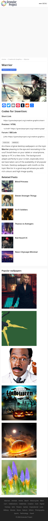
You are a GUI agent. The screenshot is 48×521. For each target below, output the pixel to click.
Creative (30, 504)
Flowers (19, 507)
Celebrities (22, 504)
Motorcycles (34, 501)
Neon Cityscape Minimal (26, 252)
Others (31, 510)
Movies (12, 510)
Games (25, 507)
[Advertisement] (24, 32)
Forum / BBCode (9, 132)
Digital (42, 504)
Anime (21, 501)
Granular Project (26, 517)
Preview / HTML (9, 124)
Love (41, 507)
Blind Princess (21, 181)
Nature (24, 510)
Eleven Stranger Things (25, 195)
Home (4, 59)
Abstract (7, 501)
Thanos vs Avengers (24, 223)
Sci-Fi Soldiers (21, 209)
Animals (14, 501)
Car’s (5, 504)
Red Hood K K (21, 238)
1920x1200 (6, 142)
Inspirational (33, 507)
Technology (24, 513)
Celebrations (13, 504)
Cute (36, 504)
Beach (26, 501)
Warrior (15, 142)
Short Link (6, 116)
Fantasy (7, 507)
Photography (39, 510)
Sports (16, 513)
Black (42, 501)
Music (19, 510)
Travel (32, 513)
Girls (13, 507)
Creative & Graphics (15, 59)
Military (6, 510)
